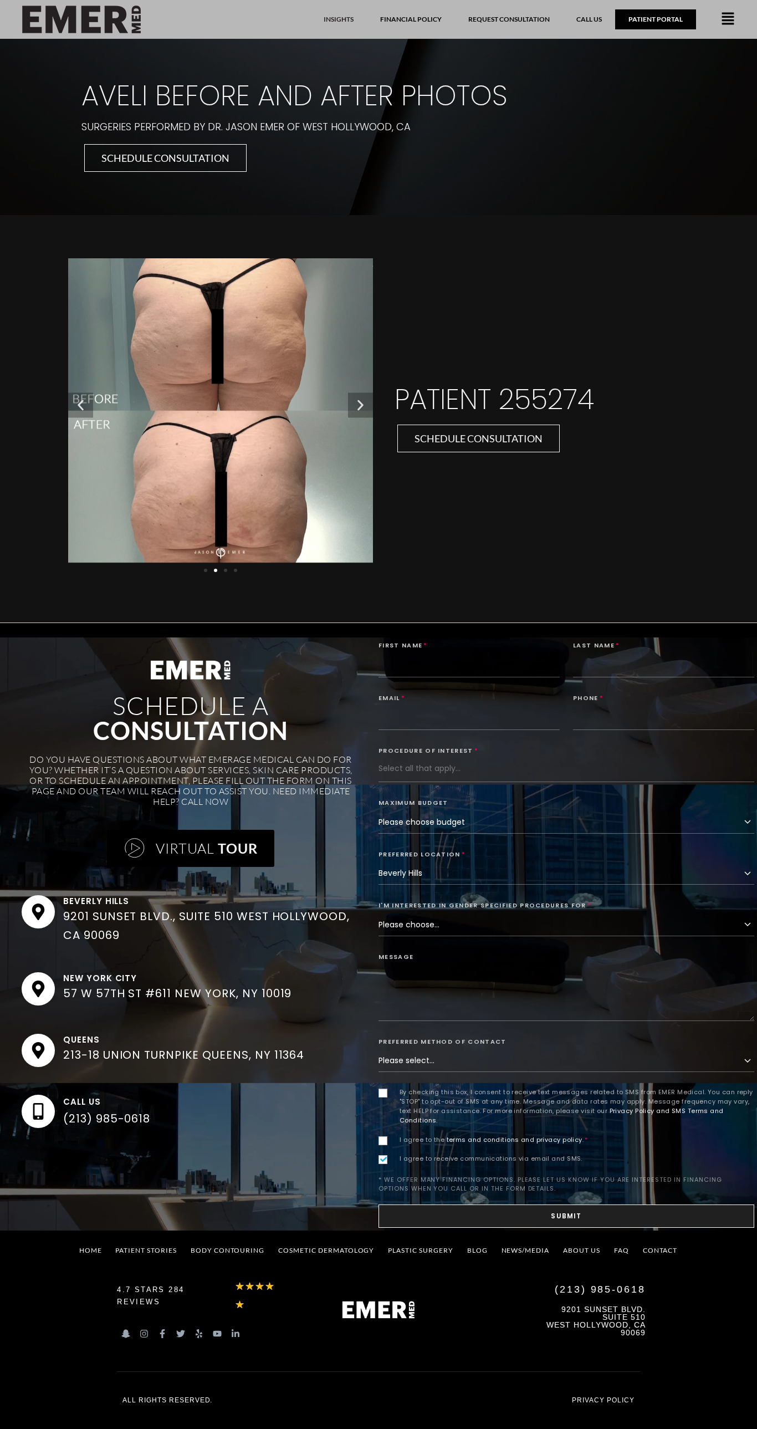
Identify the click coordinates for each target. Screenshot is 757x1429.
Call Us (82, 1102)
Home (90, 1250)
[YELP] (199, 1334)
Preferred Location (422, 854)
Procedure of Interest (428, 750)
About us (581, 1250)
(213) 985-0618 (106, 1118)
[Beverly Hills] (38, 911)
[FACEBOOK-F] (162, 1334)
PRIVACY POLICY (603, 1400)
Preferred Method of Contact (442, 1041)
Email (391, 697)
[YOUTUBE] (217, 1334)
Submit (566, 1216)
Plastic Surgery (420, 1250)
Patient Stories (145, 1250)
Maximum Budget (413, 802)
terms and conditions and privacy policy (514, 1139)
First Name (403, 645)
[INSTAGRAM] (144, 1334)
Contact (660, 1250)
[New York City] (38, 989)
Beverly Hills (96, 901)
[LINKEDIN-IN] (235, 1334)
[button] (728, 19)
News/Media (526, 1250)
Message (395, 956)
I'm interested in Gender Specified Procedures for (484, 905)
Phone (588, 697)
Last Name (596, 645)
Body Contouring (227, 1250)
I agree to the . (494, 1139)
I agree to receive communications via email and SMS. (491, 1158)
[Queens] (38, 1050)
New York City (100, 978)
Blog (477, 1250)
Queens (81, 1039)
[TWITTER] (181, 1334)
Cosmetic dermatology (326, 1250)
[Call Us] (38, 1111)
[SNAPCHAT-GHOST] (126, 1334)
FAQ (621, 1250)
